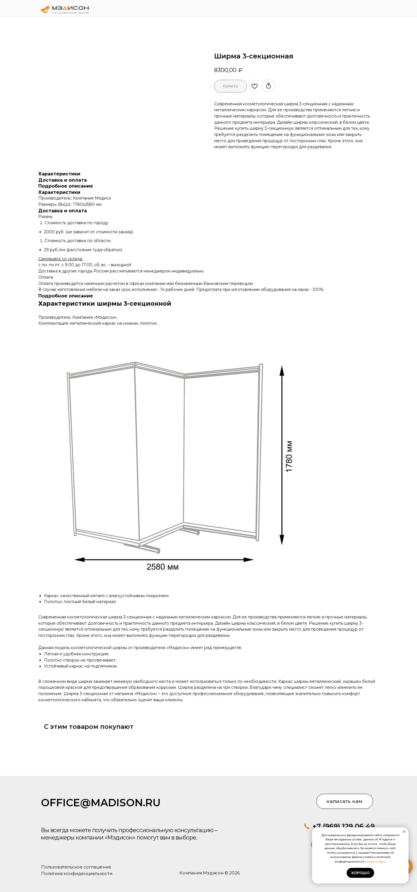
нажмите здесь (375, 861)
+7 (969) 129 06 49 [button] (343, 826)
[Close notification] (404, 831)
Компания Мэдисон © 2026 (209, 873)
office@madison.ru (101, 802)
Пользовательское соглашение (76, 867)
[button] (356, 9)
